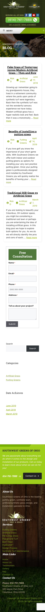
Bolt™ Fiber (7, 542)
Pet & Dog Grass (10, 536)
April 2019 (11, 410)
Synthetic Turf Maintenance (15, 551)
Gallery (5, 568)
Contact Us (7, 574)
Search (9, 344)
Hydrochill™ (7, 545)
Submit (12, 324)
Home (5, 559)
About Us (7, 562)
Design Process (9, 548)
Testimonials (8, 565)
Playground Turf (10, 539)
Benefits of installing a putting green (23, 133)
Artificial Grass (13, 376)
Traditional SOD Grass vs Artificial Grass (22, 194)
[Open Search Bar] (43, 31)
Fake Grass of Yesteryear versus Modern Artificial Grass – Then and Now (22, 70)
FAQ (4, 571)
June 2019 (11, 406)
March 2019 (11, 414)
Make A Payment (29, 25)
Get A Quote (14, 25)
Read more (31, 237)
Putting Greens (13, 380)
